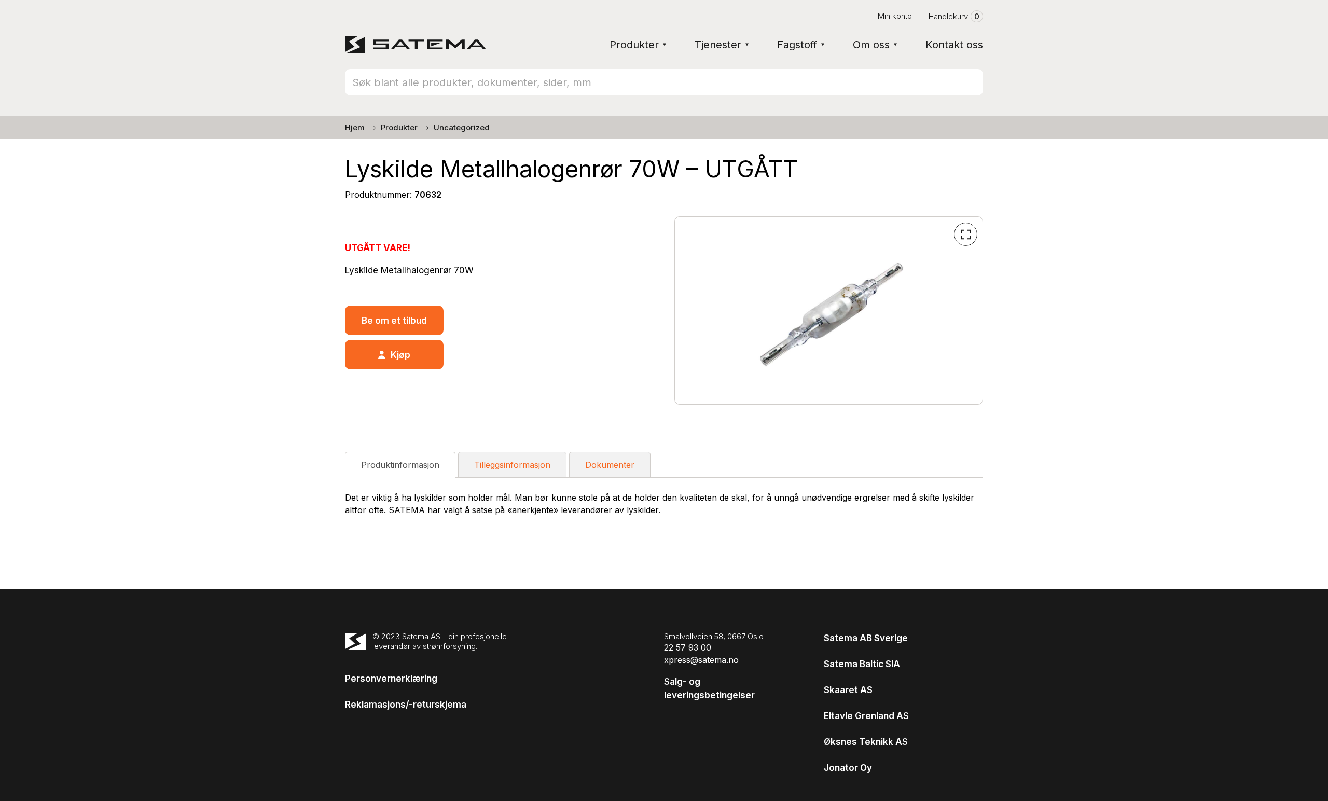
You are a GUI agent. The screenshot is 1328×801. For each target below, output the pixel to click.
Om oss (871, 44)
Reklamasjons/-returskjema (405, 704)
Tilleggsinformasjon (512, 465)
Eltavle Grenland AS (866, 716)
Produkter (634, 44)
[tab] (400, 465)
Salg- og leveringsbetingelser (709, 688)
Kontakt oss (954, 44)
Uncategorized (462, 127)
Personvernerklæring (391, 678)
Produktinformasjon (400, 465)
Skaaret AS (848, 690)
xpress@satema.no (701, 660)
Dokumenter (609, 465)
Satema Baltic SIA (862, 664)
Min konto (895, 16)
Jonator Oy (848, 768)
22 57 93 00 (687, 647)
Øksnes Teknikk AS (866, 742)
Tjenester (718, 44)
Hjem (355, 127)
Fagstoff (797, 44)
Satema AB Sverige (866, 638)
